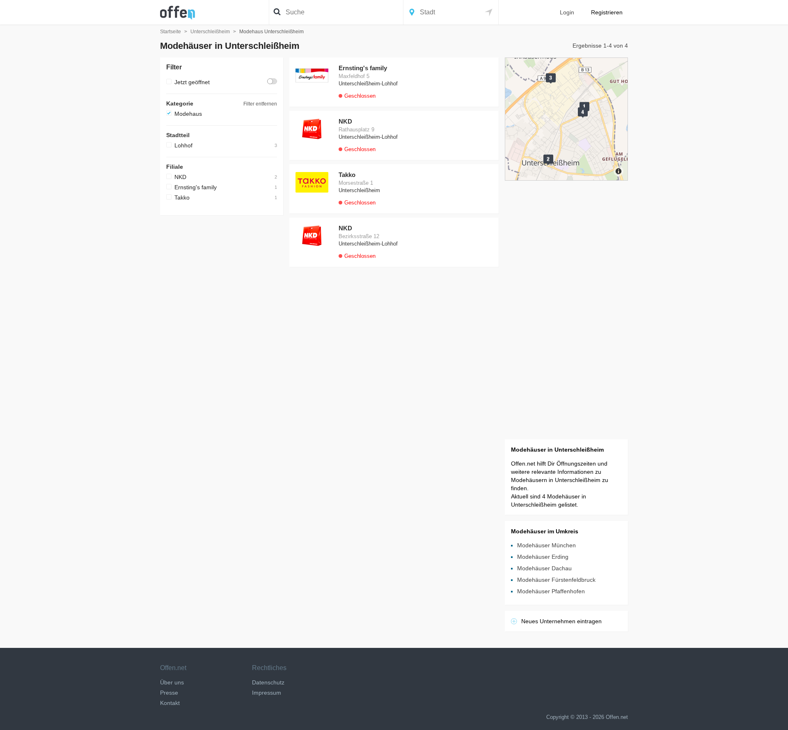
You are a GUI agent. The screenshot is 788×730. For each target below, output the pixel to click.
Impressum (266, 692)
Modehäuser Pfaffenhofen (551, 591)
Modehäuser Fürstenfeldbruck (556, 579)
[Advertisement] (221, 344)
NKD (180, 177)
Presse (169, 692)
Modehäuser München (546, 545)
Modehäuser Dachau (544, 568)
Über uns (172, 682)
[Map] (566, 119)
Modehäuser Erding (542, 556)
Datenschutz (268, 682)
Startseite (170, 31)
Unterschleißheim (210, 31)
